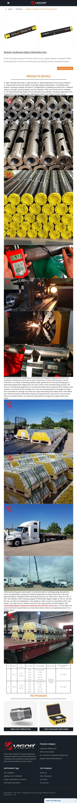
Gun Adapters (9, 773)
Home (10, 9)
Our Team (43, 779)
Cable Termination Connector (15, 779)
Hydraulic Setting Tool (48, 748)
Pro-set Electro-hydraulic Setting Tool (54, 755)
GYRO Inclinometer (47, 752)
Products (19, 9)
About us (43, 773)
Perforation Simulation (12, 783)
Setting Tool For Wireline (13, 776)
